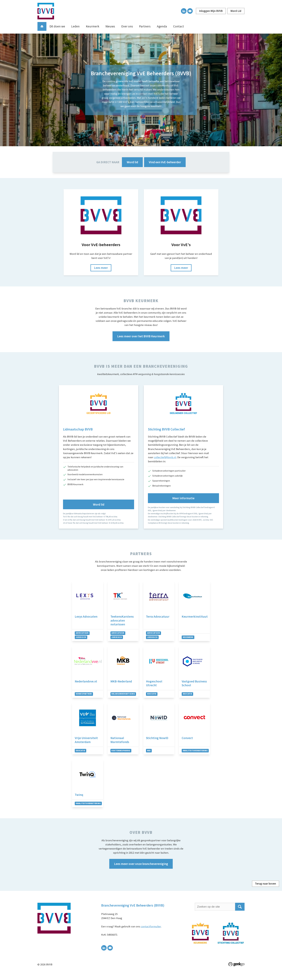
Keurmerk (92, 26)
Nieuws (110, 26)
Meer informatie (183, 498)
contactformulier (151, 926)
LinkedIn (184, 11)
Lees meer (101, 268)
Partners (145, 26)
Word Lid (235, 11)
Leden (75, 26)
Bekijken (87, 611)
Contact (178, 26)
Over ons (127, 26)
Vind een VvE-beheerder (165, 162)
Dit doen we (57, 26)
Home (41, 26)
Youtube (190, 11)
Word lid (132, 162)
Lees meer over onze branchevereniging (141, 864)
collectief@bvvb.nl (165, 457)
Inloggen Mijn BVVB (211, 11)
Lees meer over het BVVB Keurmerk (141, 336)
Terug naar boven (265, 883)
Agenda (162, 26)
